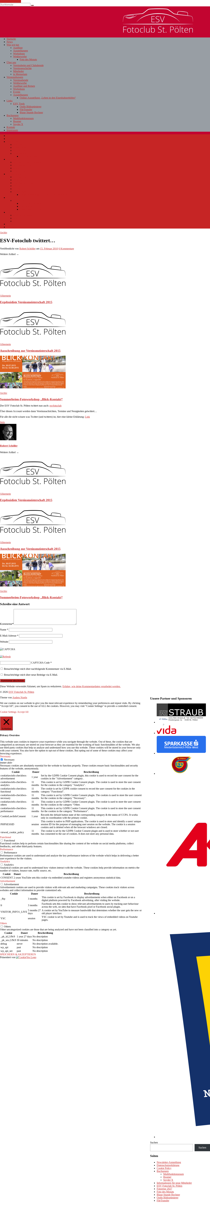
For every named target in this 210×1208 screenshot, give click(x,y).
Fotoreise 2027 (164, 1188)
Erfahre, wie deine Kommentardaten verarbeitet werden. (92, 686)
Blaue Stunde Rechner (31, 112)
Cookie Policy (164, 1168)
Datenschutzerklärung (168, 1165)
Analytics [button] (5, 861)
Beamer (17, 121)
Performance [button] (6, 849)
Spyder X (18, 124)
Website (4, 641)
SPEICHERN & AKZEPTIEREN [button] (18, 954)
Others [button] (3, 923)
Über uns (11, 62)
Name (4, 629)
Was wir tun (13, 44)
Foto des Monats (28, 59)
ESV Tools (19, 103)
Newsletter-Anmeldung (169, 1162)
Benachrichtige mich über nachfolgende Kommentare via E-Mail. (38, 668)
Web (2, 422)
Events (16, 91)
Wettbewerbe (20, 56)
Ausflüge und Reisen (24, 86)
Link (87, 416)
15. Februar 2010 (49, 248)
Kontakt (11, 127)
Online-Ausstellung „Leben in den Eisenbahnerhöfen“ (48, 97)
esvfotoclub (56, 405)
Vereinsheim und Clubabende (28, 65)
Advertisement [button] (7, 881)
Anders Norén (19, 697)
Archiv (3, 232)
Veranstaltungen (15, 77)
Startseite (11, 38)
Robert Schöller (27, 248)
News (10, 41)
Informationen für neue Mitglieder (174, 1182)
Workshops (19, 53)
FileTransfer (26, 109)
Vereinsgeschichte (22, 68)
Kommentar (7, 623)
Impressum (12, 130)
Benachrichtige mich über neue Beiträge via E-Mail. (31, 674)
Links (9, 100)
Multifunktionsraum (23, 118)
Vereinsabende (20, 80)
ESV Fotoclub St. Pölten (169, 1185)
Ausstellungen (20, 50)
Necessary (9, 759)
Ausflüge (18, 47)
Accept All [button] (22, 712)
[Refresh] (5, 656)
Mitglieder (18, 71)
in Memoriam (20, 74)
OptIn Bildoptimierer (30, 106)
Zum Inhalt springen (10, 1)
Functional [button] (5, 837)
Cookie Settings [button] (8, 712)
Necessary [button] (5, 756)
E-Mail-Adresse (9, 635)
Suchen (154, 1142)
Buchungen (13, 115)
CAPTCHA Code (40, 662)
